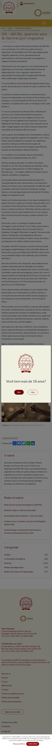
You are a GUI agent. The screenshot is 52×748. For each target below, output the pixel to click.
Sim (19, 392)
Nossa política (19, 744)
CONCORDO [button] (33, 744)
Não (33, 392)
